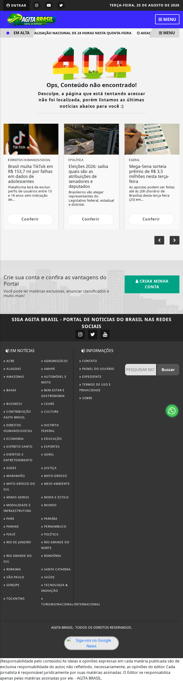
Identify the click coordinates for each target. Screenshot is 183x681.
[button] (174, 240)
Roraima (13, 569)
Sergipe (12, 585)
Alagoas (13, 369)
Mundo (49, 505)
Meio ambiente (56, 484)
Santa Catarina (57, 569)
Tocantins (15, 599)
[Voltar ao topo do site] (175, 375)
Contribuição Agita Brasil (17, 414)
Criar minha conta (153, 284)
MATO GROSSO (55, 476)
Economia (14, 439)
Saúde (49, 577)
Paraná (12, 526)
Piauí (10, 534)
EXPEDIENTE (91, 377)
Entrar (18, 5)
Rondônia (52, 556)
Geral (48, 454)
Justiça (50, 468)
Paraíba (50, 519)
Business (13, 404)
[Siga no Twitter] (61, 5)
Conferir (30, 219)
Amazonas (14, 377)
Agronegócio (55, 361)
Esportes (51, 447)
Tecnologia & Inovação (54, 588)
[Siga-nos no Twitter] (92, 334)
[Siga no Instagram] (37, 5)
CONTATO (89, 361)
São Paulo (14, 577)
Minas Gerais (17, 497)
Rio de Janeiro (18, 542)
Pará (9, 519)
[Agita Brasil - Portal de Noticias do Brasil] (31, 19)
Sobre (86, 398)
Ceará (48, 404)
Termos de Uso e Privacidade (95, 387)
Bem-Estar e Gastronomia (53, 393)
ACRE (10, 361)
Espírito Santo (18, 447)
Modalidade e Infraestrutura (17, 508)
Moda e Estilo (56, 497)
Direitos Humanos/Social (18, 428)
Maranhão (15, 476)
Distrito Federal (50, 428)
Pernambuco (54, 526)
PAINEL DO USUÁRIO (97, 369)
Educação (52, 439)
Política (51, 534)
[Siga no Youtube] (49, 5)
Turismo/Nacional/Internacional (70, 604)
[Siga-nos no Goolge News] (91, 643)
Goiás (10, 468)
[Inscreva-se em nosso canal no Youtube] (105, 334)
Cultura (51, 412)
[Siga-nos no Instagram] (80, 334)
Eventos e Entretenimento (18, 457)
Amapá (49, 369)
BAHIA (10, 390)
